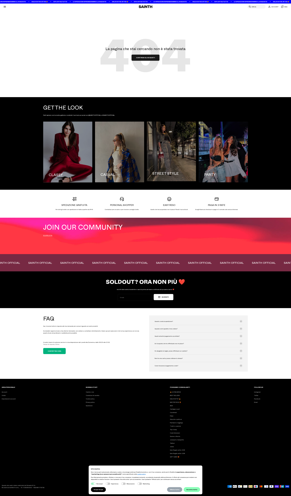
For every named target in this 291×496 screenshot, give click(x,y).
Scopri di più (98, 489)
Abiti (171, 406)
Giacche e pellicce (176, 419)
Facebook (257, 399)
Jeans (172, 447)
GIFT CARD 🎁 (174, 457)
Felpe (171, 416)
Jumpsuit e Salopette (177, 440)
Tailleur (172, 443)
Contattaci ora (54, 351)
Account (4, 392)
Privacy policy (90, 402)
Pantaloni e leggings (176, 423)
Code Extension (175, 433)
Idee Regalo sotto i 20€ (177, 453)
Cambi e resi (90, 392)
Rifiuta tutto (174, 489)
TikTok (256, 395)
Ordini (4, 395)
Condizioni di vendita (92, 395)
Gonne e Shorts (175, 436)
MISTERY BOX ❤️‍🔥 (175, 402)
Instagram (257, 392)
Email (256, 402)
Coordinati (173, 412)
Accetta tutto (191, 489)
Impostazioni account (9, 399)
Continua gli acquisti (145, 58)
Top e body (173, 429)
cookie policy (141, 474)
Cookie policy (90, 399)
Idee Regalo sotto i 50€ (177, 450)
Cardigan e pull (175, 409)
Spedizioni (89, 406)
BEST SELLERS (175, 395)
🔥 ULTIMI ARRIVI (175, 392)
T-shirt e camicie (175, 426)
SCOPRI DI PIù (47, 235)
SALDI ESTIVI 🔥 (175, 399)
